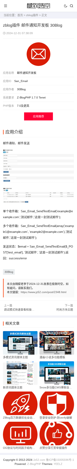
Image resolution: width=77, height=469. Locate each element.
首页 (20, 15)
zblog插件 (32, 15)
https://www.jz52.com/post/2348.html (43, 292)
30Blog (9, 271)
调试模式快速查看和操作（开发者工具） (29, 309)
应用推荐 (38, 116)
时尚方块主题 (64, 309)
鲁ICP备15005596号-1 (60, 459)
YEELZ (58, 463)
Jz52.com (39, 459)
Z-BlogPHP (34, 463)
